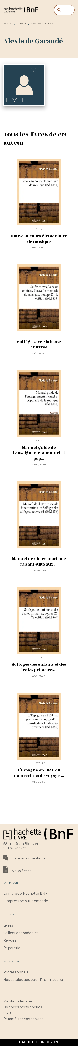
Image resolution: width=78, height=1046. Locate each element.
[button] (39, 893)
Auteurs (22, 23)
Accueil (7, 23)
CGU (7, 1013)
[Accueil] (20, 10)
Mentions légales (17, 1001)
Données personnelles (22, 1007)
